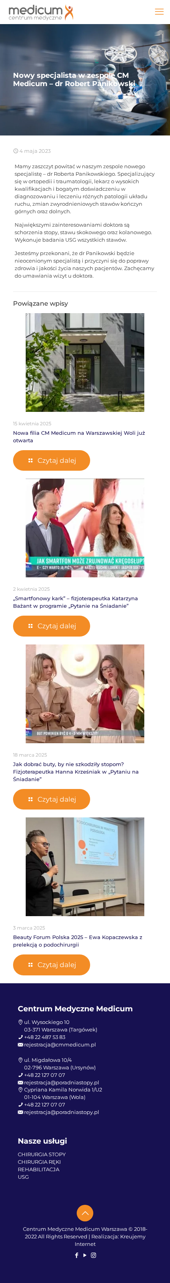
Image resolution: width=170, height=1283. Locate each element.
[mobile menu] (159, 12)
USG (23, 1177)
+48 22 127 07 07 (44, 1075)
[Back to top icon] (85, 1213)
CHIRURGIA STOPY (42, 1154)
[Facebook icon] (77, 1255)
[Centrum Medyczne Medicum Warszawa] (41, 12)
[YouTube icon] (85, 1255)
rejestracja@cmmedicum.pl (60, 1044)
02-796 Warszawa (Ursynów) (60, 1067)
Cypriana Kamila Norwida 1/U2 (63, 1089)
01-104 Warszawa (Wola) (54, 1097)
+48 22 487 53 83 (44, 1037)
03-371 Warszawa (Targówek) (60, 1029)
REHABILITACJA (38, 1169)
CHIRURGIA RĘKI (39, 1162)
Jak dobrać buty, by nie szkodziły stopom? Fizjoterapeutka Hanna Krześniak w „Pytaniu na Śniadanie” (76, 771)
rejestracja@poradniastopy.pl (61, 1082)
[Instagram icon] (93, 1255)
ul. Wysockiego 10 (47, 1022)
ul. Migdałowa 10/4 (48, 1060)
